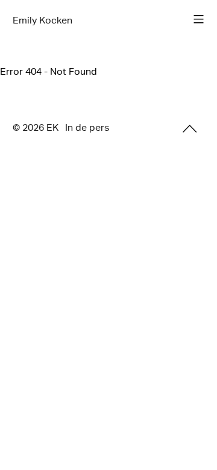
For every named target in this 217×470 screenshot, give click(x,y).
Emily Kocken (42, 20)
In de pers (87, 127)
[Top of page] (189, 128)
